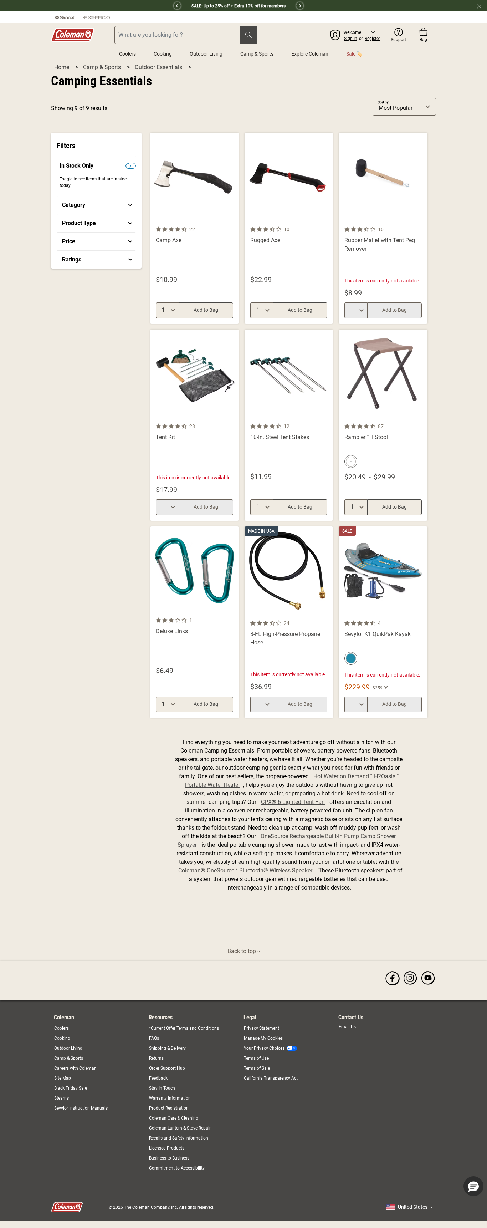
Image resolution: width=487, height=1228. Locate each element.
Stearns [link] (61, 1098)
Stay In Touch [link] (162, 1088)
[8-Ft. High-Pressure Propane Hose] (289, 622)
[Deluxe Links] (194, 622)
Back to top (242, 951)
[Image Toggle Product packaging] (232, 418)
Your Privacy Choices (264, 1048)
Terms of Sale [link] (257, 1068)
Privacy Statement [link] (261, 1028)
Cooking (163, 54)
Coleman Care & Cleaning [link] (173, 1118)
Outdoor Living (206, 54)
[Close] (482, 5)
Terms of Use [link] (256, 1058)
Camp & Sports (256, 54)
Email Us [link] (347, 1026)
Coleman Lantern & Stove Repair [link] (180, 1128)
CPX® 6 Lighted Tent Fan (293, 802)
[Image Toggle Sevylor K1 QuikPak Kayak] (421, 614)
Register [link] (372, 38)
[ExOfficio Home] (97, 17)
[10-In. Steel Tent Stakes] (289, 425)
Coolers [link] (61, 1028)
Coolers (127, 54)
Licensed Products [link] (166, 1148)
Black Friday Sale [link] (70, 1088)
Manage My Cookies (263, 1038)
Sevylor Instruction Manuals (81, 1108)
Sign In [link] (350, 38)
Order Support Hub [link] (167, 1068)
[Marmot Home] (65, 17)
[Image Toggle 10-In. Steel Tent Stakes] (326, 418)
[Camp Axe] (194, 228)
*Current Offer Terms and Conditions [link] (184, 1028)
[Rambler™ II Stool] (383, 425)
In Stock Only (76, 165)
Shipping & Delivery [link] (167, 1048)
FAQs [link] (154, 1038)
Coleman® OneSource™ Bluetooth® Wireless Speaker (245, 870)
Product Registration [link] (169, 1108)
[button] (113, 5)
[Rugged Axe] (289, 228)
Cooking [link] (62, 1038)
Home (62, 67)
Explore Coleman (309, 54)
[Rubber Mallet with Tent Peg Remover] (383, 228)
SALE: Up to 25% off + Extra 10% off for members (238, 6)
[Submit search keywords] (248, 35)
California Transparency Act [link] (271, 1078)
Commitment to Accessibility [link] (177, 1168)
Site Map (62, 1078)
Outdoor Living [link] (68, 1048)
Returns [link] (156, 1058)
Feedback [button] (158, 1078)
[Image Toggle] (232, 221)
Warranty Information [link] (170, 1098)
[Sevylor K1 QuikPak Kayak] (383, 622)
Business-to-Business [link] (169, 1158)
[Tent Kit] (194, 425)
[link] (97, 205)
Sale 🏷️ (354, 54)
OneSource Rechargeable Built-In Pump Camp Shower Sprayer (287, 840)
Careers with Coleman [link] (75, 1068)
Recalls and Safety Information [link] (178, 1138)
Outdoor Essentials (159, 67)
